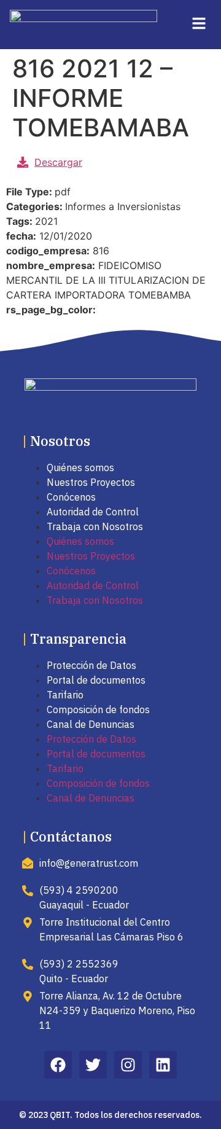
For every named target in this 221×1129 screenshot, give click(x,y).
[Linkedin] (163, 1065)
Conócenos (71, 497)
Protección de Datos (91, 665)
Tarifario (65, 695)
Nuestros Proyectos (91, 482)
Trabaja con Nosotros (95, 526)
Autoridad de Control (93, 512)
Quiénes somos (80, 467)
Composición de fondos (98, 709)
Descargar (58, 162)
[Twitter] (93, 1065)
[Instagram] (128, 1065)
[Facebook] (58, 1065)
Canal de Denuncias (90, 724)
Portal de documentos (96, 680)
